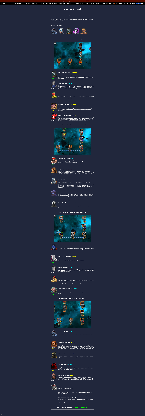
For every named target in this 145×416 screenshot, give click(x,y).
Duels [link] (23, 3)
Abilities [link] (64, 3)
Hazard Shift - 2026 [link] (91, 3)
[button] (144, 3)
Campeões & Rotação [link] (69, 3)
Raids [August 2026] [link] (54, 3)
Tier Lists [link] (14, 3)
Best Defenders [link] (34, 3)
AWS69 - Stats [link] (19, 3)
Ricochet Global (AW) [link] (85, 3)
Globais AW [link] (120, 3)
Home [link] (11, 3)
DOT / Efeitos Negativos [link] (77, 3)
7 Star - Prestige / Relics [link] (41, 3)
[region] (72, 1)
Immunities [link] (60, 3)
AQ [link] (129, 3)
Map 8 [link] (117, 3)
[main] (72, 9)
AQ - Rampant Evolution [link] (105, 3)
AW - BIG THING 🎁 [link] (112, 3)
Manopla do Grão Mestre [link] (139, 3)
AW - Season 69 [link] (28, 3)
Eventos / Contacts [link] (48, 3)
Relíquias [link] (125, 3)
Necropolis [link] (133, 3)
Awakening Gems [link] (98, 3)
